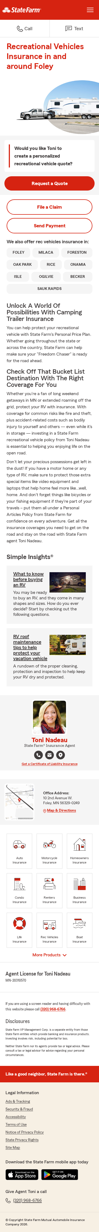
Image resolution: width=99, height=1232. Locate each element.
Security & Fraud (19, 1109)
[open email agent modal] (49, 756)
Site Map (13, 1148)
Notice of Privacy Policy (25, 1132)
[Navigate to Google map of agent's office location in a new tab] (60, 755)
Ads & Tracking (18, 1102)
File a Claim (49, 207)
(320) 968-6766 (52, 1009)
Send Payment (49, 225)
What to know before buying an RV (28, 579)
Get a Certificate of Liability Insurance (50, 764)
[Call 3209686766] (38, 755)
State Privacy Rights (22, 1140)
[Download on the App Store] (22, 1174)
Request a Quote (50, 183)
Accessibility (16, 1117)
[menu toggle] (90, 9)
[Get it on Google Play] (59, 1174)
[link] (25, 10)
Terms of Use (16, 1125)
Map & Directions (61, 810)
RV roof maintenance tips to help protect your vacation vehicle (30, 647)
